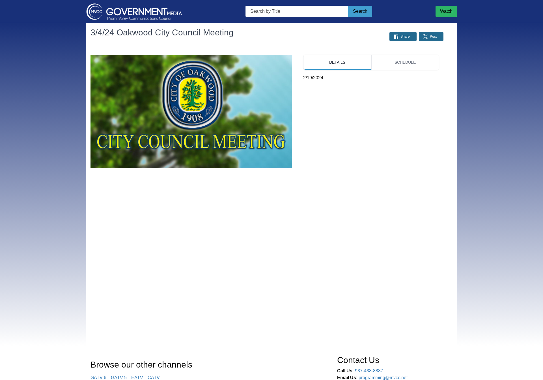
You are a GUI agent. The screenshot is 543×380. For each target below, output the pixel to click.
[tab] (337, 62)
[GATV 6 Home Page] (134, 11)
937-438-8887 (369, 370)
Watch (446, 11)
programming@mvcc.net (383, 377)
